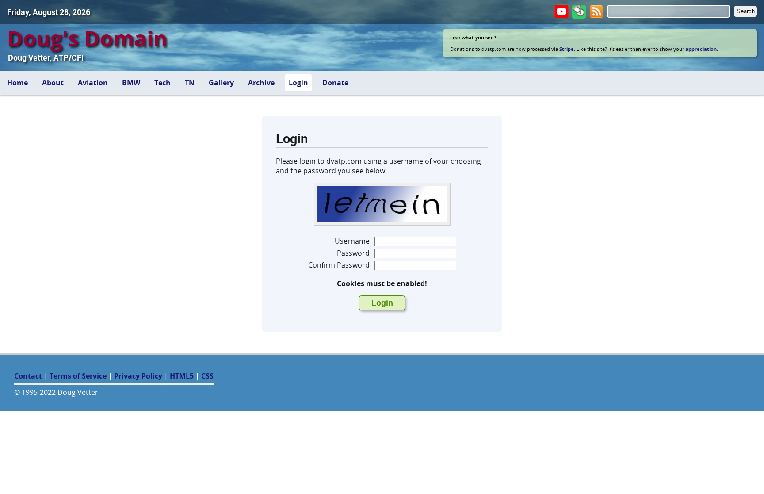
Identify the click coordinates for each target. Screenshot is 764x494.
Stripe (566, 49)
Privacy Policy (138, 376)
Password (353, 253)
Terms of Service (78, 376)
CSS (207, 376)
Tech (162, 83)
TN (190, 83)
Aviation (93, 83)
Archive (261, 83)
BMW (131, 83)
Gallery (221, 83)
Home (17, 83)
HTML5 (182, 376)
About (53, 83)
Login (298, 83)
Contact (28, 376)
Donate (335, 83)
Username (352, 241)
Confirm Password (339, 265)
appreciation (701, 49)
